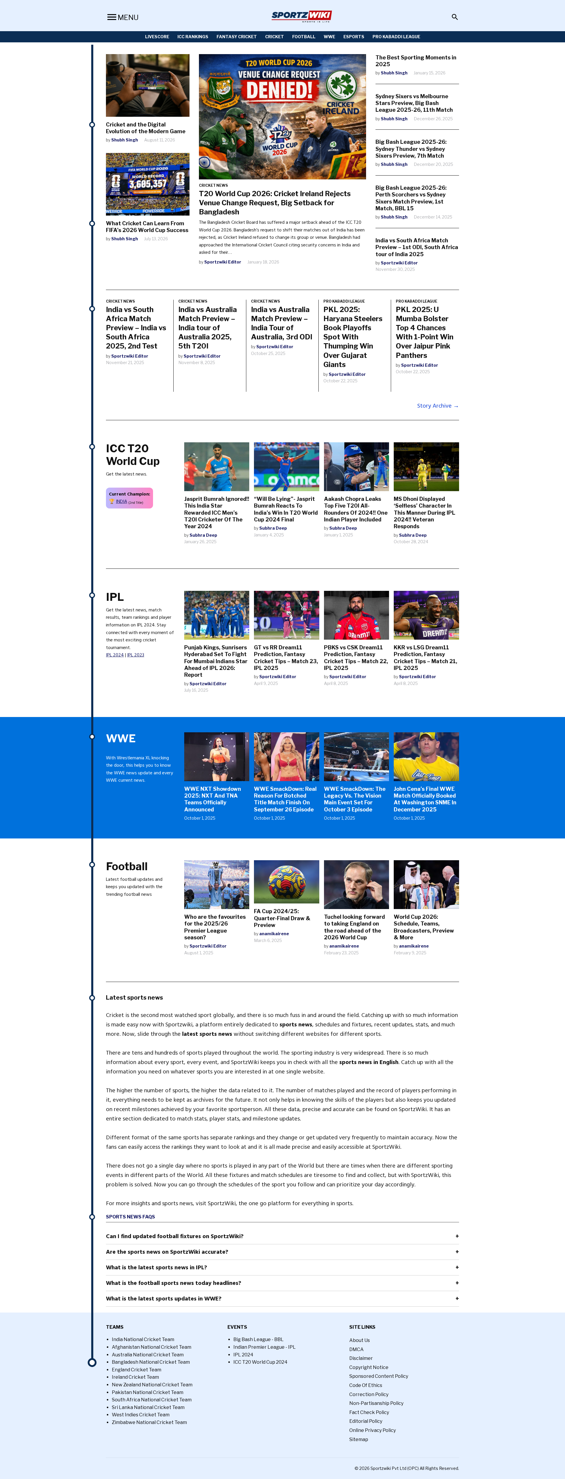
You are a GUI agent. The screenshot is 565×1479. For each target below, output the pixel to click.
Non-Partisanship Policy (376, 1403)
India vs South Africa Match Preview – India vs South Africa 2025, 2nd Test (136, 328)
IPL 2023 (135, 655)
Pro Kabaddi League (396, 36)
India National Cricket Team (143, 1339)
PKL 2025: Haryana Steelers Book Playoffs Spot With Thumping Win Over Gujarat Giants (353, 337)
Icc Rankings (192, 36)
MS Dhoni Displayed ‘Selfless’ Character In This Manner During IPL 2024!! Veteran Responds (424, 513)
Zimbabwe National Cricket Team (149, 1422)
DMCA (356, 1349)
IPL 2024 (115, 655)
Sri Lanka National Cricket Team (148, 1407)
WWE (329, 36)
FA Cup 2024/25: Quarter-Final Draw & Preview (282, 918)
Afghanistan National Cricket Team (151, 1347)
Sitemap (358, 1439)
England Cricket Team (136, 1370)
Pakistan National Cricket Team (147, 1392)
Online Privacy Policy (372, 1430)
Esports (353, 36)
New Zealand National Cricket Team (152, 1385)
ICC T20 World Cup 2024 (260, 1362)
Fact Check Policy (369, 1412)
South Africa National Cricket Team (152, 1400)
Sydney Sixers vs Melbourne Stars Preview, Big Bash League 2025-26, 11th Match (414, 103)
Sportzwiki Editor (222, 261)
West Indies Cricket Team (141, 1415)
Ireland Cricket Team (135, 1377)
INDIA (121, 501)
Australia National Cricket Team (148, 1355)
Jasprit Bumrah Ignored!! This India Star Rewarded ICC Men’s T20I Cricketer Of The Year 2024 (216, 513)
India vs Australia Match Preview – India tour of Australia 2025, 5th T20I (207, 328)
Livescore (157, 36)
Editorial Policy (365, 1421)
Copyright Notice (368, 1367)
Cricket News (213, 185)
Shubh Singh (124, 139)
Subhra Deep (203, 535)
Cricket (274, 36)
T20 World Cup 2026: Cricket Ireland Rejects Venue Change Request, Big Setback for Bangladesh (275, 202)
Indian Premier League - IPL (264, 1347)
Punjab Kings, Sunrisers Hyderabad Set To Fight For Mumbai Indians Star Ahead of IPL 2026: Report (215, 661)
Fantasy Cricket (237, 36)
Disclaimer (361, 1358)
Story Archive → (438, 406)
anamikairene (274, 933)
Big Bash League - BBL (258, 1339)
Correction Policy (368, 1394)
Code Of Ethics (365, 1385)
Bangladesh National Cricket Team (151, 1362)
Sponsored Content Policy (378, 1376)
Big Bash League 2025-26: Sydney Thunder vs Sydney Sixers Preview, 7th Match (411, 149)
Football (303, 36)
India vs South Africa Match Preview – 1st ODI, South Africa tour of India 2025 (416, 247)
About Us (359, 1340)
